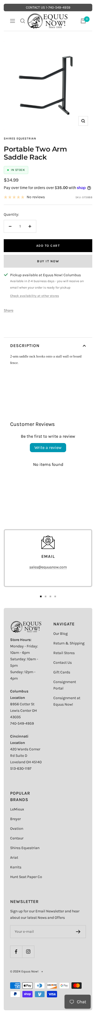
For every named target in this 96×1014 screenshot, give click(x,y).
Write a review (48, 447)
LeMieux (17, 809)
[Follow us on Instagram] (28, 952)
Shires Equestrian (20, 138)
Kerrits (15, 867)
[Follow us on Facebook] (16, 952)
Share (8, 310)
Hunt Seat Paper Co (26, 877)
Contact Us (62, 662)
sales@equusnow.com (48, 567)
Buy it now (48, 261)
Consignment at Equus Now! (66, 701)
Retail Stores (64, 653)
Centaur (16, 838)
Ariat (14, 857)
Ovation (16, 828)
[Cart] (83, 21)
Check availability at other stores (34, 296)
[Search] (22, 21)
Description (24, 345)
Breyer (15, 819)
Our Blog (60, 633)
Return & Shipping (69, 643)
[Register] (78, 932)
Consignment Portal (64, 685)
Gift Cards (61, 672)
